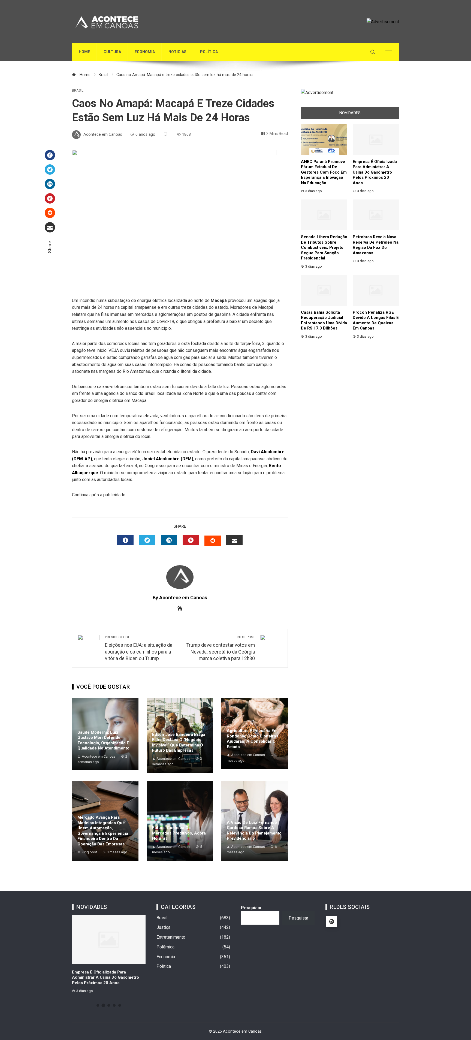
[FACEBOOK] (125, 540)
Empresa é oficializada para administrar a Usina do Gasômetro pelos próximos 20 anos (375, 172)
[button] (97, 1005)
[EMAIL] (234, 540)
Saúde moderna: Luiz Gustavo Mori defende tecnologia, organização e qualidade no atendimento (103, 740)
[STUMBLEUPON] (212, 541)
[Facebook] (50, 155)
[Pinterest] (50, 198)
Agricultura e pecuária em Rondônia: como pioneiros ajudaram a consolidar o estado (252, 738)
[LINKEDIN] (169, 540)
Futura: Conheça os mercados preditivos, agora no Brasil (179, 833)
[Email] (50, 227)
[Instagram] (331, 921)
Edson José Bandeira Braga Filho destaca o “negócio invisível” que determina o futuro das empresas (178, 742)
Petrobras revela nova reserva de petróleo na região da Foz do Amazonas (375, 244)
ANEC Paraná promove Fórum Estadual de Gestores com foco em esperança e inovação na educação (324, 172)
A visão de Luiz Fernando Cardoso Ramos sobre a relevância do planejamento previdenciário (254, 830)
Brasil (77, 90)
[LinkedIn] (50, 184)
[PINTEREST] (191, 540)
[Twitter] (50, 169)
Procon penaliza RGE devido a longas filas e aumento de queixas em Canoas (376, 320)
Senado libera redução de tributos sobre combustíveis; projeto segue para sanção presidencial (324, 247)
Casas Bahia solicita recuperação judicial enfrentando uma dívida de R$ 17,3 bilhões (324, 320)
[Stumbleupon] (50, 213)
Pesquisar (251, 907)
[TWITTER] (147, 540)
